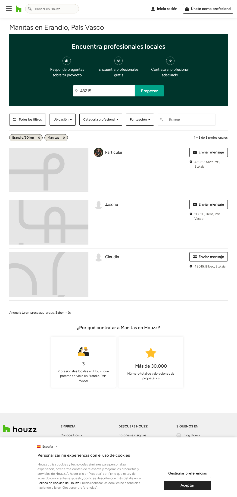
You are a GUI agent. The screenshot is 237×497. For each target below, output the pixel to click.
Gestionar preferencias (187, 473)
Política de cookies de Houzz (58, 483)
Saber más (63, 313)
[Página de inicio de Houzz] (18, 9)
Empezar (149, 90)
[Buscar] (29, 8)
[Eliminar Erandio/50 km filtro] (39, 138)
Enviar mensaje (211, 152)
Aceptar (187, 485)
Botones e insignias (132, 435)
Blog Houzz (192, 435)
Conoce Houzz (71, 435)
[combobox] (52, 8)
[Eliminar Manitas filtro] (64, 138)
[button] (9, 9)
